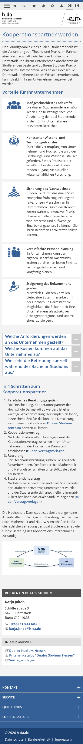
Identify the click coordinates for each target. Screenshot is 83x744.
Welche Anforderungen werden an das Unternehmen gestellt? (35, 339)
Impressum (63, 739)
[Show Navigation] (7, 5)
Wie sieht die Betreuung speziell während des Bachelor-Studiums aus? (36, 366)
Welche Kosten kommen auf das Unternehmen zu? (36, 351)
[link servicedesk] (61, 6)
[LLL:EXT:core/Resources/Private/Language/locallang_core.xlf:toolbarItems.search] (52, 6)
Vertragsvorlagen (22, 660)
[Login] (24, 6)
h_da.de (23, 732)
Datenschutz (14, 739)
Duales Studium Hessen (27, 650)
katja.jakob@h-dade (25, 628)
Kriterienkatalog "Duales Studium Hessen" (42, 655)
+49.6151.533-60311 (25, 624)
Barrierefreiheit (39, 739)
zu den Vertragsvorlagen (45, 451)
